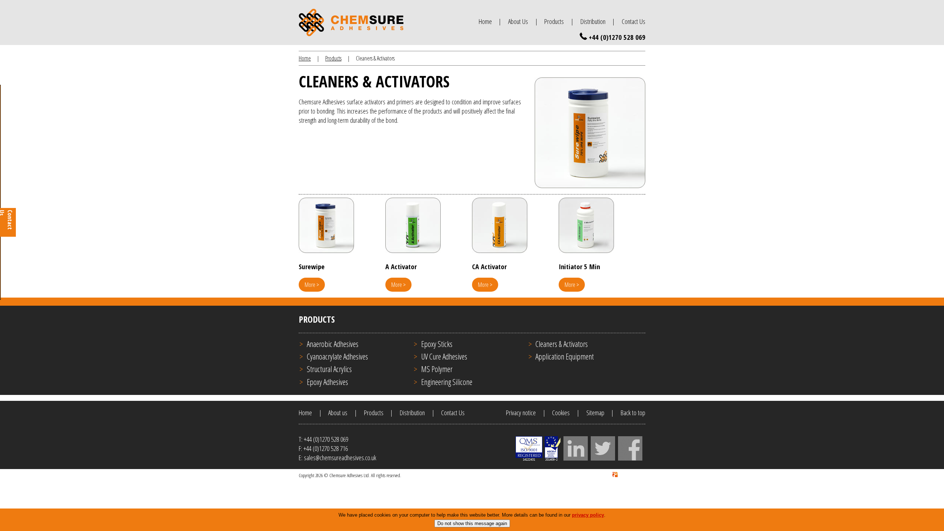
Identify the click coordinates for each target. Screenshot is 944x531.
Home (485, 21)
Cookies (561, 412)
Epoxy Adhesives (327, 381)
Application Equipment (564, 356)
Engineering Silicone (446, 381)
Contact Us (633, 21)
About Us (518, 21)
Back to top (633, 412)
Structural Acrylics (329, 369)
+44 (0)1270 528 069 (617, 37)
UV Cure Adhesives (444, 356)
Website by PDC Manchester (619, 475)
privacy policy (588, 515)
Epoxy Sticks (436, 344)
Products (554, 21)
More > (312, 285)
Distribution (592, 21)
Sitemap (595, 412)
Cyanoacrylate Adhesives (337, 356)
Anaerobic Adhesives (332, 344)
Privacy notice (521, 412)
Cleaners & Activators (561, 344)
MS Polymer (436, 369)
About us (337, 412)
